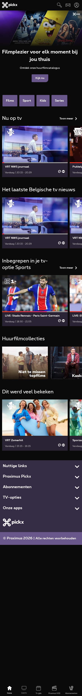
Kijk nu (39, 78)
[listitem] (25, 363)
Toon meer (66, 118)
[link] (35, 151)
